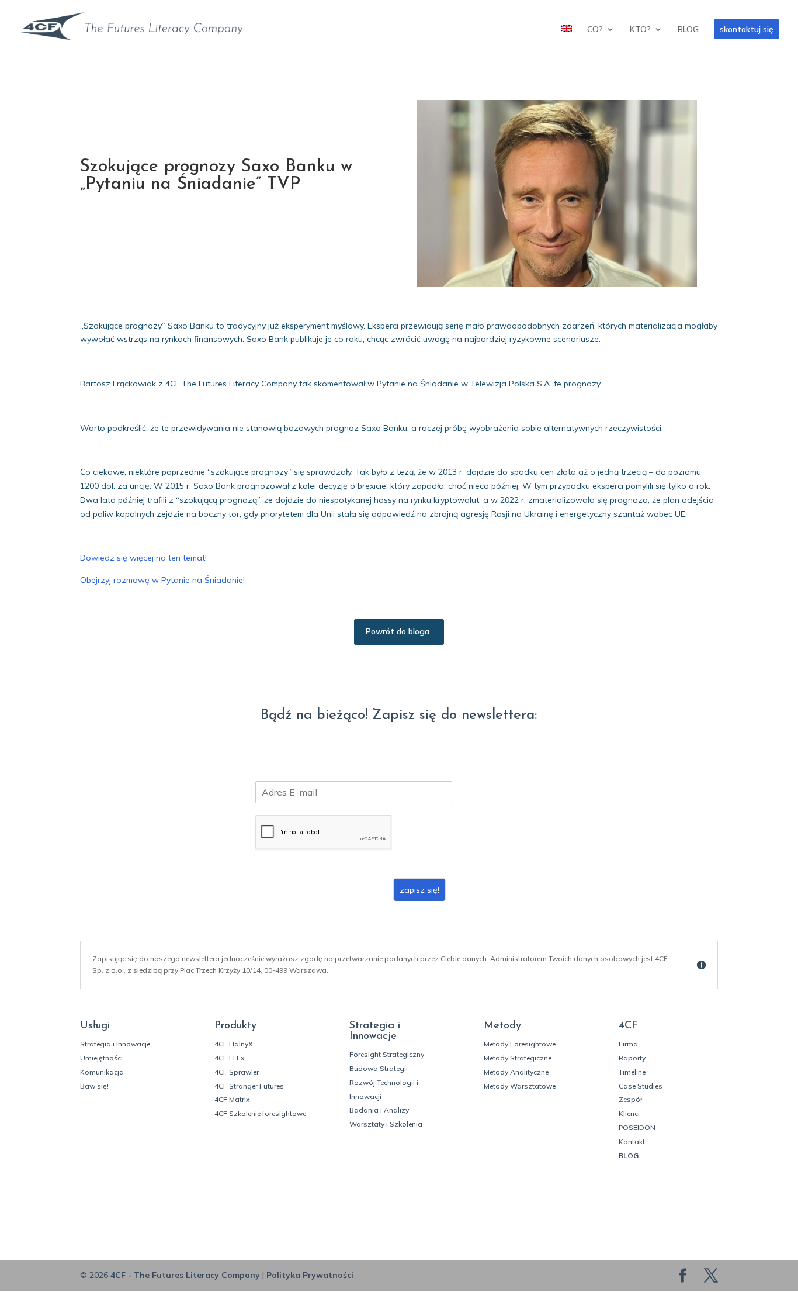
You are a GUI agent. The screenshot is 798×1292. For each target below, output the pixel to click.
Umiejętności (101, 1057)
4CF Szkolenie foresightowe (260, 1113)
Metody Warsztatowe (520, 1086)
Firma (628, 1043)
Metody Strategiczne (517, 1057)
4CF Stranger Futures (249, 1086)
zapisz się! (419, 890)
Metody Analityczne (516, 1072)
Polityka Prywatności (309, 1275)
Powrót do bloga (397, 631)
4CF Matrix (231, 1099)
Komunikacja (102, 1072)
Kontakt (632, 1141)
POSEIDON (637, 1127)
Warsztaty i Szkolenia (385, 1124)
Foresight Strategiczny (386, 1054)
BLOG (688, 29)
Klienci (629, 1113)
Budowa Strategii (378, 1068)
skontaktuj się (746, 29)
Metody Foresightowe (520, 1043)
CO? (595, 29)
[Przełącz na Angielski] (566, 39)
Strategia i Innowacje (115, 1043)
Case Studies (640, 1086)
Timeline (632, 1072)
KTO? (640, 29)
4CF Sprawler (236, 1072)
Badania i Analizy (379, 1110)
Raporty (632, 1057)
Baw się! (94, 1086)
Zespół (630, 1099)
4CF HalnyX (233, 1043)
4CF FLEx (229, 1057)
